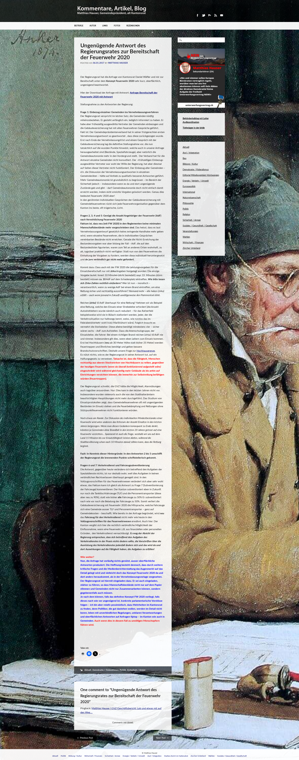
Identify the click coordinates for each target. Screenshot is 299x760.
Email (221, 15)
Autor (93, 26)
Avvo (209, 15)
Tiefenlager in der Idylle (194, 128)
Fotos (117, 26)
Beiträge (78, 26)
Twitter (203, 15)
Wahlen (186, 237)
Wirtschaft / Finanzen (193, 243)
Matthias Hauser (118, 63)
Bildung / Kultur (190, 164)
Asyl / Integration (191, 153)
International (189, 192)
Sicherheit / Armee (136, 670)
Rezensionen (133, 26)
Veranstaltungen (190, 231)
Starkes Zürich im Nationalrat (176, 756)
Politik (123, 670)
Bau (184, 158)
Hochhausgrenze (146, 351)
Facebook (197, 15)
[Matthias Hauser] (112, 16)
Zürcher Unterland (191, 248)
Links (105, 26)
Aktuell (87, 670)
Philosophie (188, 203)
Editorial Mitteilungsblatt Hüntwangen (201, 175)
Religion (186, 215)
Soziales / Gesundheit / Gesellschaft (200, 226)
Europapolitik (189, 186)
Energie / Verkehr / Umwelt (196, 181)
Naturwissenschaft (192, 198)
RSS (215, 15)
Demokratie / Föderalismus (106, 670)
